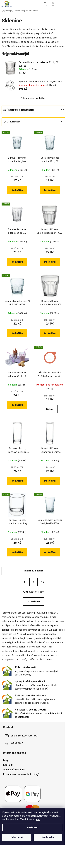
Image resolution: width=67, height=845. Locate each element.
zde (38, 819)
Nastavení (32, 827)
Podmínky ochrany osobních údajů (21, 774)
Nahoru (35, 601)
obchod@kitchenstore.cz (24, 735)
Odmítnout (16, 837)
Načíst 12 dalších (33, 570)
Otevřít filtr (13, 121)
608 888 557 (17, 743)
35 (42, 582)
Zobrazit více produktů (32, 98)
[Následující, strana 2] (33, 582)
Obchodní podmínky (13, 769)
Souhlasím (48, 837)
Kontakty (8, 765)
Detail (49, 409)
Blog (5, 760)
